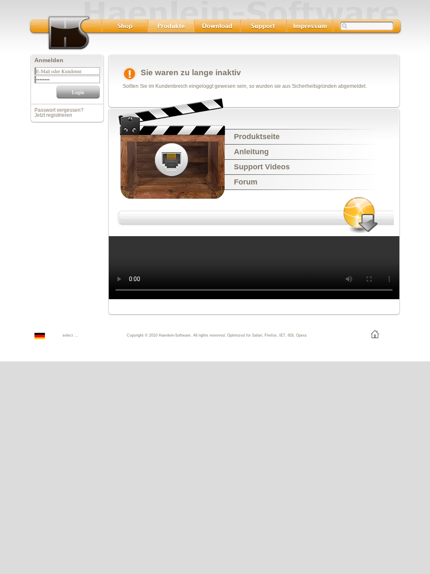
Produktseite (257, 136)
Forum (245, 182)
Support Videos (262, 167)
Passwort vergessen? (59, 110)
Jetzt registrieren (53, 115)
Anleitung (251, 151)
